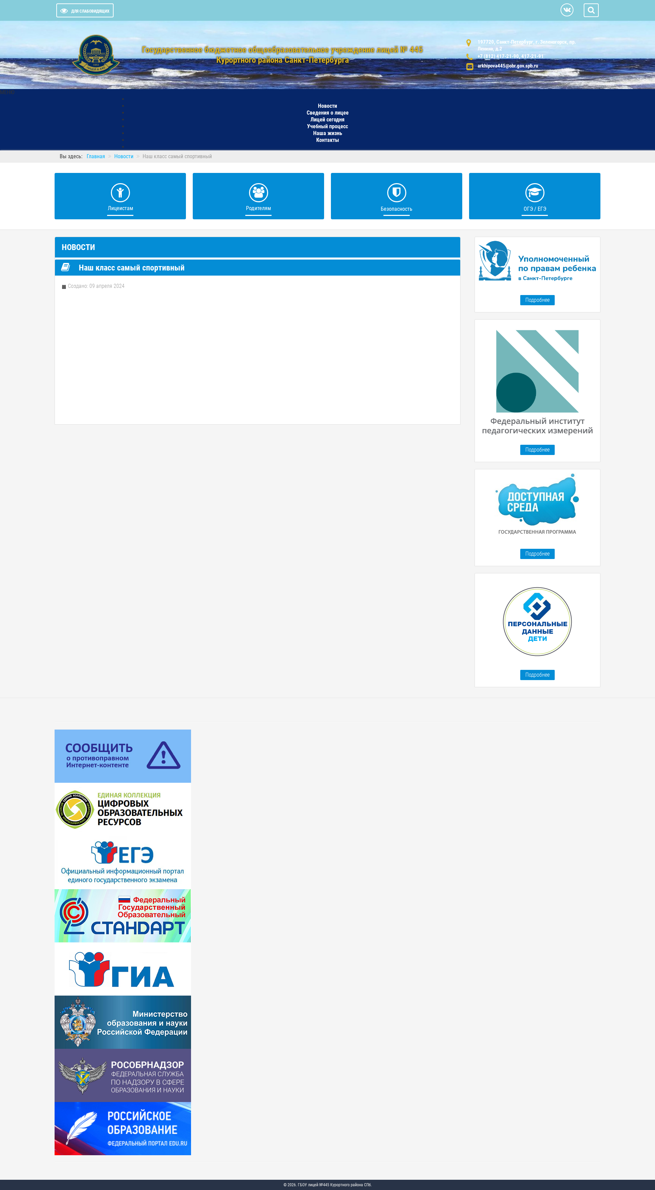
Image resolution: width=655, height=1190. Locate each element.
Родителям (258, 208)
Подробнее (537, 300)
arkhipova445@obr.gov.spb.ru (508, 66)
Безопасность (396, 209)
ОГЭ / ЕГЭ (535, 209)
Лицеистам (120, 208)
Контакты (327, 140)
